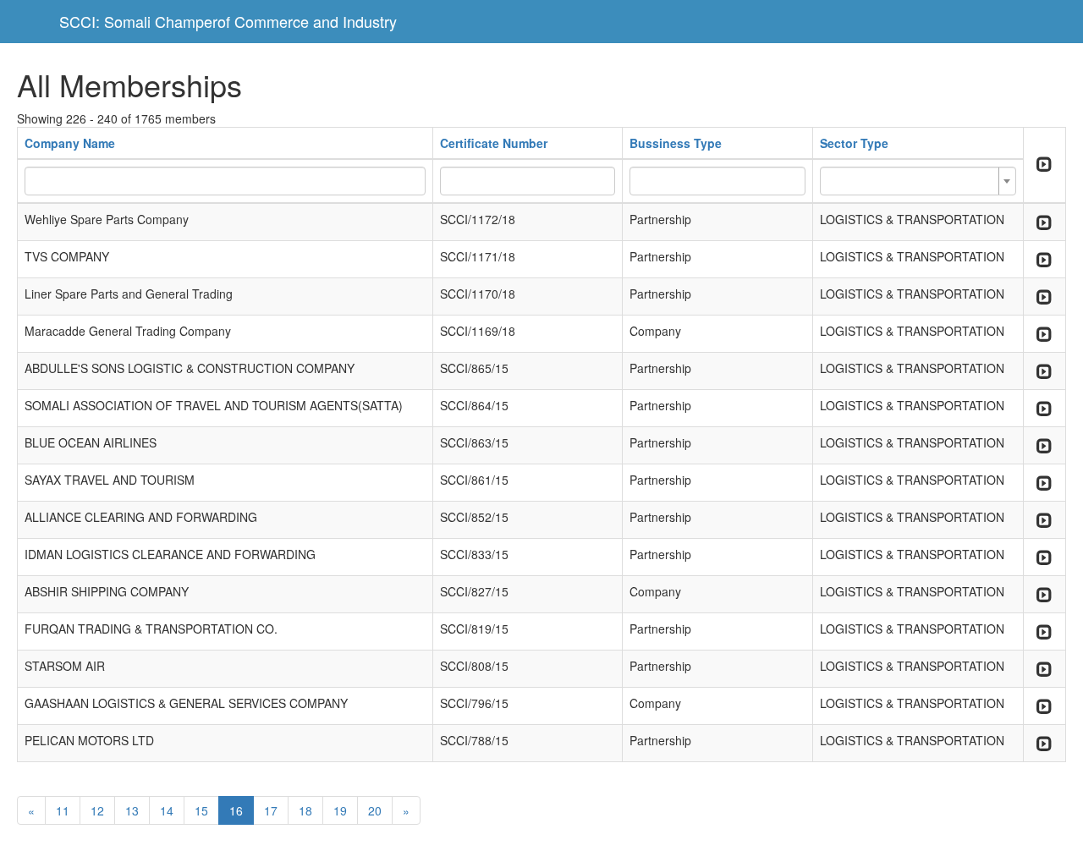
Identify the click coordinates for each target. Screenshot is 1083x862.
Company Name (70, 143)
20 (375, 810)
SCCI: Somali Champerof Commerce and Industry (228, 21)
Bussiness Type (675, 143)
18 (305, 810)
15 (201, 810)
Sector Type (854, 143)
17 (271, 810)
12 (97, 810)
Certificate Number (493, 143)
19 (340, 810)
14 (166, 810)
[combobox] (918, 181)
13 (132, 810)
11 (62, 810)
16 (236, 810)
